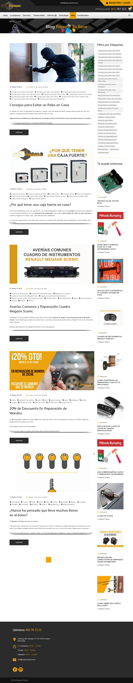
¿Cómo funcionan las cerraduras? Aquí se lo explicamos (108, 382)
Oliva (47, 502)
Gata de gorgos (85, 298)
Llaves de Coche (105, 516)
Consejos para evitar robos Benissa (74, 92)
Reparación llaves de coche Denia (109, 95)
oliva (45, 400)
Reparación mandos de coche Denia (110, 99)
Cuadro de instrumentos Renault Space (53, 296)
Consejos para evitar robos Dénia (22, 92)
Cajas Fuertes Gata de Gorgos (55, 196)
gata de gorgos (55, 400)
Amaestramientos (69, 504)
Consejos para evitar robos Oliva (22, 96)
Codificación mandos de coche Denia (108, 109)
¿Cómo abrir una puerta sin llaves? (109, 604)
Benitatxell (63, 502)
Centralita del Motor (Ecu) (108, 202)
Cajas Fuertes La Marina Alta (78, 196)
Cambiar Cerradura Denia (106, 146)
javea (66, 400)
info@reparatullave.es (69, 3)
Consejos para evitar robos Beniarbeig (51, 99)
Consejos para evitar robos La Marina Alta (74, 96)
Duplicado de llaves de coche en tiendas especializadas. (108, 428)
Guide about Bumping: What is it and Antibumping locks (107, 247)
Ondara (31, 300)
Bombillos (34, 504)
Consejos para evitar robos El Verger (80, 94)
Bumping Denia (103, 149)
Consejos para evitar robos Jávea (54, 94)
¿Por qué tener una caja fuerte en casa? (40, 205)
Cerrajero (14, 504)
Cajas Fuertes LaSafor (38, 199)
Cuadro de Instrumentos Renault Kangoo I (109, 337)
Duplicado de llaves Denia (106, 117)
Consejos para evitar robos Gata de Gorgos (25, 94)
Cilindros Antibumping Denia (107, 140)
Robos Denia (114, 149)
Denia (40, 502)
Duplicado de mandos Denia (107, 123)
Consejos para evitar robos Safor (47, 96)
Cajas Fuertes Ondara (18, 196)
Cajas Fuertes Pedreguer (19, 199)
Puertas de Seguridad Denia (107, 130)
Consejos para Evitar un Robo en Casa (39, 105)
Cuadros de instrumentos (19, 293)
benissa (83, 400)
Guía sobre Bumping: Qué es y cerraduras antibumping (110, 473)
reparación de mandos (26, 400)
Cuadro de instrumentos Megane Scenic (24, 296)
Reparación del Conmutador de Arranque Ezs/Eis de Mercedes (110, 559)
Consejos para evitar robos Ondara (48, 92)
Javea (75, 298)
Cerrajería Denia (103, 152)
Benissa (14, 300)
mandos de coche (25, 402)
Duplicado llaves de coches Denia (109, 102)
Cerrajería (82, 502)
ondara (13, 402)
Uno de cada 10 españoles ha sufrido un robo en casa (110, 292)
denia (39, 400)
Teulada (22, 300)
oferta (13, 400)
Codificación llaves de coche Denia (109, 114)
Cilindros (44, 504)
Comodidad (15, 502)
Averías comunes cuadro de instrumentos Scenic (27, 298)
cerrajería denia (66, 402)
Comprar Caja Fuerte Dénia (37, 194)
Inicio (12, 21)
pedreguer (74, 400)
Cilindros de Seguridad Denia (107, 136)
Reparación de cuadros (62, 293)
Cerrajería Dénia (68, 194)
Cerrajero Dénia (54, 194)
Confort (25, 502)
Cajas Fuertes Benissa (83, 194)
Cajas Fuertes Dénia (18, 194)
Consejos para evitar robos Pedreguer (23, 99)
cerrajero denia (53, 402)
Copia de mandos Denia (106, 127)
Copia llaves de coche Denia (107, 105)
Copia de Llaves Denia (105, 120)
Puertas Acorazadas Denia (107, 133)
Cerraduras (24, 504)
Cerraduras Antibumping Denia (108, 143)
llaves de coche (39, 402)
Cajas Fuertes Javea (35, 196)
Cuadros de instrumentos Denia (41, 293)
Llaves (33, 502)
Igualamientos (55, 504)
